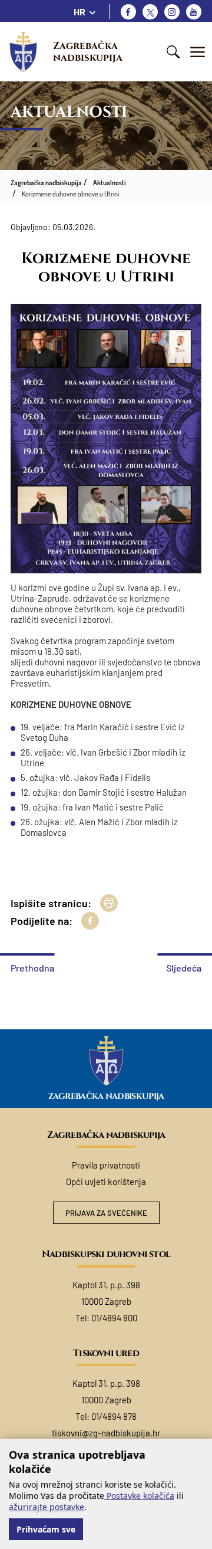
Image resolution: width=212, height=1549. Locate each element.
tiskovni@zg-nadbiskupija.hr (106, 1432)
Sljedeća (183, 967)
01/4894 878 (114, 1416)
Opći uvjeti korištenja (106, 1181)
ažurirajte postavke (46, 1506)
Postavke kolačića (139, 1495)
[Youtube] (193, 11)
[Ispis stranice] (109, 903)
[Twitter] (150, 11)
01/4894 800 (114, 1317)
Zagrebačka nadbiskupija (87, 51)
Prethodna (32, 967)
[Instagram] (172, 11)
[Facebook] (128, 11)
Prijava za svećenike (106, 1212)
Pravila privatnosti (106, 1165)
